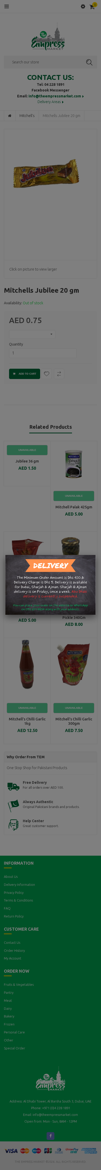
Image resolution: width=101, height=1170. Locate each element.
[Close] (95, 555)
